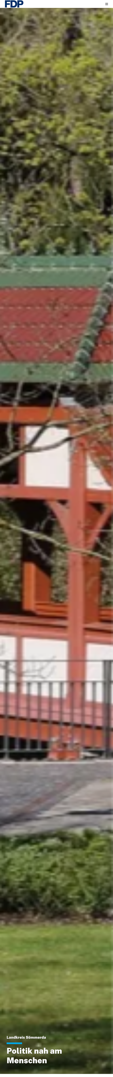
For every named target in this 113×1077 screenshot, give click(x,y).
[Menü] (106, 4)
